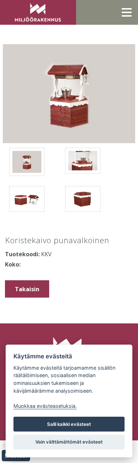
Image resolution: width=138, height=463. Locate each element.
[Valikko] (127, 12)
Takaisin (27, 289)
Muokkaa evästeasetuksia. (45, 406)
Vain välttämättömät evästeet (69, 442)
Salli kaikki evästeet (69, 424)
